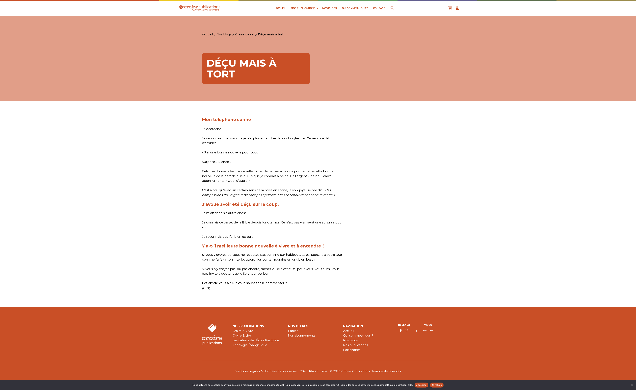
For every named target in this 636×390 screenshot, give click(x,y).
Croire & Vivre (243, 331)
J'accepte (421, 385)
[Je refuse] (632, 385)
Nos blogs (329, 8)
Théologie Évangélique (250, 345)
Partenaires (351, 350)
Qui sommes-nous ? (355, 8)
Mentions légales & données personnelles (266, 371)
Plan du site (318, 371)
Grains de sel (244, 34)
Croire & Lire (242, 335)
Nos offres (298, 326)
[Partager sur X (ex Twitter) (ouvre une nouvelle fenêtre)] (209, 289)
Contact (379, 8)
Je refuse (437, 385)
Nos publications (303, 8)
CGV (303, 371)
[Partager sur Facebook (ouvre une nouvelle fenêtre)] (203, 289)
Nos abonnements (302, 335)
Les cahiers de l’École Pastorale (256, 340)
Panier (293, 331)
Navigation (353, 326)
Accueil (280, 8)
